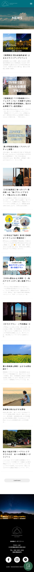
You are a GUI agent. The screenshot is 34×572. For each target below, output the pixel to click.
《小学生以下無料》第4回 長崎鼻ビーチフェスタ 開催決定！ (17, 236)
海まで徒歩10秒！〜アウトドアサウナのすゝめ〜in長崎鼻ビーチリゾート (17, 454)
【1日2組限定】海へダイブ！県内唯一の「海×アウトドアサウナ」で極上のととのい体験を (16, 192)
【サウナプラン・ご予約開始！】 (17, 324)
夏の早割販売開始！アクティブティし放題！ (16, 148)
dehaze (31, 3)
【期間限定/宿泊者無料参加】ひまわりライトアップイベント (16, 56)
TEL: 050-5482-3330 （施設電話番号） (17, 551)
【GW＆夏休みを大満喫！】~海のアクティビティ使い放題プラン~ (17, 281)
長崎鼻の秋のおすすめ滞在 (14, 409)
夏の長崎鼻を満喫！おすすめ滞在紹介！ (17, 367)
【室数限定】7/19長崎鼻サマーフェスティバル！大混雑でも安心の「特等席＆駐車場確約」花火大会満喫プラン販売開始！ (17, 102)
